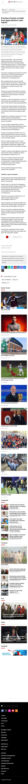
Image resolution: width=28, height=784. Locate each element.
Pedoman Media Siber (7, 763)
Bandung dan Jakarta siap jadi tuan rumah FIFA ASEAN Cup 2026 (14, 354)
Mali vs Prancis (6, 279)
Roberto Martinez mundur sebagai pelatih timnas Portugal (14, 493)
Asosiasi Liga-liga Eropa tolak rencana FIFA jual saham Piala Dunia (12, 402)
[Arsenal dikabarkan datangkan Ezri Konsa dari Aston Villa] (14, 300)
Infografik (4, 646)
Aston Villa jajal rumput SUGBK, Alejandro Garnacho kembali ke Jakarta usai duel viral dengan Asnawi (13, 378)
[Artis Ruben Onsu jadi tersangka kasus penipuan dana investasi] (4, 521)
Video (3, 622)
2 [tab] (12, 620)
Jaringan (3, 753)
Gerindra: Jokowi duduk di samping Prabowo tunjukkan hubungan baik (17, 506)
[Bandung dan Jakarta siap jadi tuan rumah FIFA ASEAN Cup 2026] (14, 346)
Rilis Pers (3, 749)
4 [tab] (16, 620)
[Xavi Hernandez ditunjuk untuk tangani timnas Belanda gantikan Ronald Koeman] (14, 323)
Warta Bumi (4, 740)
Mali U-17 (15, 279)
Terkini (3, 715)
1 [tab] (9, 620)
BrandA (3, 766)
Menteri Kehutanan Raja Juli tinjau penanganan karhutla (13, 615)
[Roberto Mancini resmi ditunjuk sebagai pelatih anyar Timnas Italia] (14, 416)
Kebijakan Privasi (6, 758)
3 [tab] (14, 620)
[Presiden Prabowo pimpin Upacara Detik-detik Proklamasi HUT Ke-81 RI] (4, 585)
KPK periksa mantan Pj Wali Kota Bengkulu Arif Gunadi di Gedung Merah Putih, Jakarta (17, 513)
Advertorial (4, 746)
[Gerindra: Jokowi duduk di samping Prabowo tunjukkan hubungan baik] (4, 507)
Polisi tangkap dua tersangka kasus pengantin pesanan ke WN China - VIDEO (14, 638)
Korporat (3, 771)
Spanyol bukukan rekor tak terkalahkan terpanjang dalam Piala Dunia (13, 448)
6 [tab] (15, 644)
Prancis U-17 (5, 282)
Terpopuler (4, 500)
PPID (2, 773)
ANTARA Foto (5, 768)
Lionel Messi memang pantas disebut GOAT (12, 470)
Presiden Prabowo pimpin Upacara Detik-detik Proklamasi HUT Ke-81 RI (16, 585)
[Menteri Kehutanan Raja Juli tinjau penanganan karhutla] (4, 571)
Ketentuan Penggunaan (8, 755)
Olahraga (11, 9)
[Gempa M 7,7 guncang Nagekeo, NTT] (4, 592)
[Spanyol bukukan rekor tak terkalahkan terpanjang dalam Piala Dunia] (14, 439)
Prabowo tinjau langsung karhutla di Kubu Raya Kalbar (13, 563)
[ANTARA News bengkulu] (15, 1)
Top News (4, 543)
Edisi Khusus (4, 744)
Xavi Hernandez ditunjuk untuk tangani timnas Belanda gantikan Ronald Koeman (13, 331)
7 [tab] (17, 644)
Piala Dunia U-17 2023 (10, 276)
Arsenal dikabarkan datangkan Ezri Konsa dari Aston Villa (14, 308)
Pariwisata (4, 735)
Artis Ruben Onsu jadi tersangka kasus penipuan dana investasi (17, 520)
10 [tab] (24, 644)
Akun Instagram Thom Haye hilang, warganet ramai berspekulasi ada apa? (17, 536)
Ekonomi (3, 732)
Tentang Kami (5, 760)
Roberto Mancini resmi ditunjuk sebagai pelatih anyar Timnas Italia (13, 425)
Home (5, 9)
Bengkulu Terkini (6, 729)
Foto (2, 598)
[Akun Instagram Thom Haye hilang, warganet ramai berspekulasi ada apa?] (4, 537)
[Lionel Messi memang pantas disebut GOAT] (14, 462)
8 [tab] (19, 644)
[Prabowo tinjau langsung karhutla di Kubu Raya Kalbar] (14, 555)
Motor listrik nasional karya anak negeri (13, 692)
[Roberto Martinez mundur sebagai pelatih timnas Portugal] (14, 485)
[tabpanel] (14, 610)
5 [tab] (18, 620)
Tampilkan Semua (17, 236)
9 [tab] (22, 644)
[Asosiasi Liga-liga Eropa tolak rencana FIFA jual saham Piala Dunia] (14, 393)
